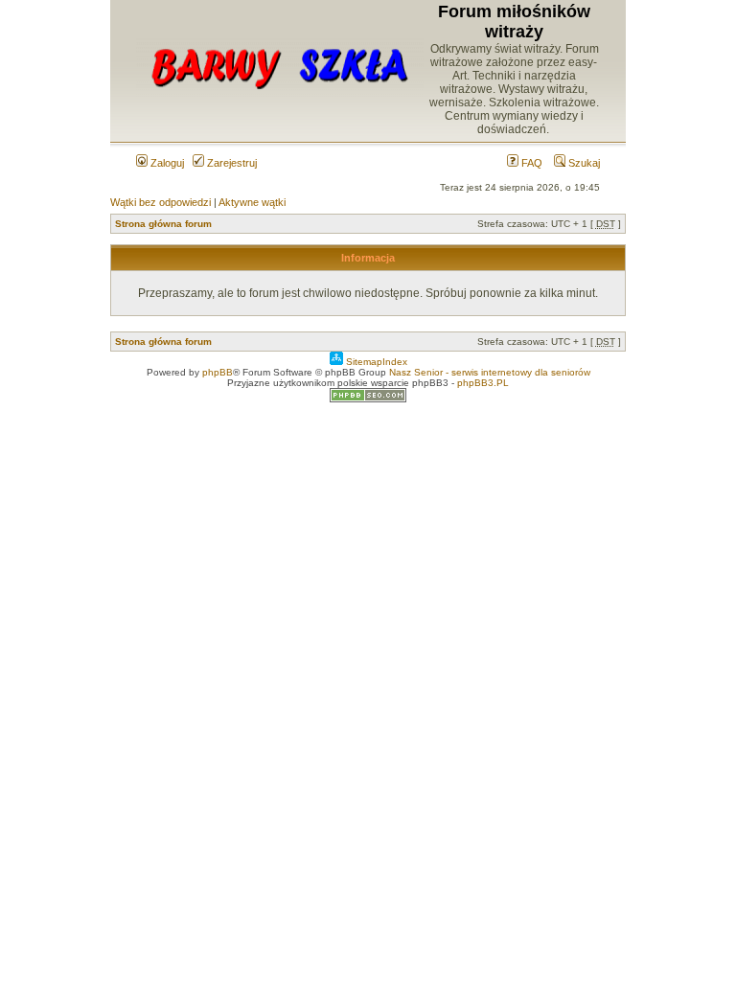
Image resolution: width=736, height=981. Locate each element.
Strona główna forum (163, 223)
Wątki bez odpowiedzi (160, 202)
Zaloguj (166, 163)
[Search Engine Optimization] (368, 399)
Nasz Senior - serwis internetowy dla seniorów (489, 372)
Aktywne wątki (252, 202)
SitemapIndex (375, 361)
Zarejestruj (230, 163)
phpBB (217, 372)
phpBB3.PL (483, 382)
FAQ (530, 163)
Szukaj (582, 163)
